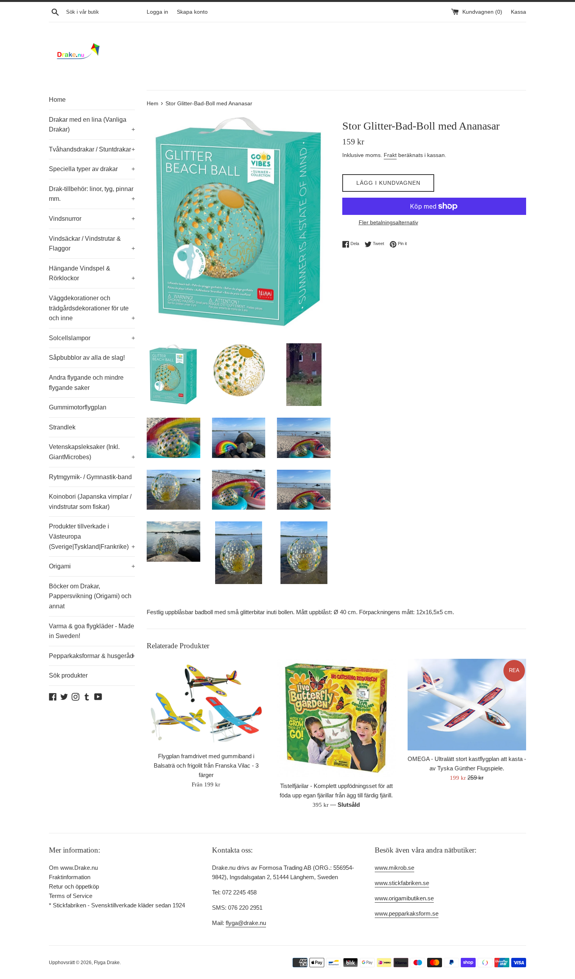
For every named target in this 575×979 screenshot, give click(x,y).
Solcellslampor (92, 338)
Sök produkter (68, 675)
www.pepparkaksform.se (406, 913)
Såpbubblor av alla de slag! (87, 357)
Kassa (518, 12)
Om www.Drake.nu (73, 867)
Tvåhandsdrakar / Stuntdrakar (92, 149)
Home (57, 99)
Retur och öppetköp (74, 886)
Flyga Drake (107, 962)
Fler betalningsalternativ (388, 222)
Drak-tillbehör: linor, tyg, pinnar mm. (92, 194)
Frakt (390, 155)
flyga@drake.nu (246, 923)
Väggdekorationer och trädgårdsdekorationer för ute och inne (92, 308)
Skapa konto (192, 12)
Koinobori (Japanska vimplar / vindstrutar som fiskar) (90, 501)
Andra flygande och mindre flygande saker (86, 382)
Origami (92, 566)
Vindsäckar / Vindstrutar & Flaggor (92, 243)
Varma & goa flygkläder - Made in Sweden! (91, 631)
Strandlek (62, 427)
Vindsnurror (92, 218)
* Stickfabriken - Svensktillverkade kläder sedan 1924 (117, 905)
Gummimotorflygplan (77, 407)
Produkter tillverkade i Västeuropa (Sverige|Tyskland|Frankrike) (92, 536)
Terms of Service (70, 895)
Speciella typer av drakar (92, 169)
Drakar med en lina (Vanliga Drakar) (92, 124)
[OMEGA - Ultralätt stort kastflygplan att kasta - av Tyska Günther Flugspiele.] (467, 705)
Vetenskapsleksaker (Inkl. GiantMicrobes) (92, 452)
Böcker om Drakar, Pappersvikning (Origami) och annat (90, 596)
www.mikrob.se (394, 867)
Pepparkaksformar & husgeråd (92, 656)
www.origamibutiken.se (404, 898)
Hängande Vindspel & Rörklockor (92, 273)
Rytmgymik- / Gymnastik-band (90, 477)
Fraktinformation (69, 877)
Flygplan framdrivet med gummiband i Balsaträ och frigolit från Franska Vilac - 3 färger (206, 765)
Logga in (157, 12)
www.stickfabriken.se (402, 883)
